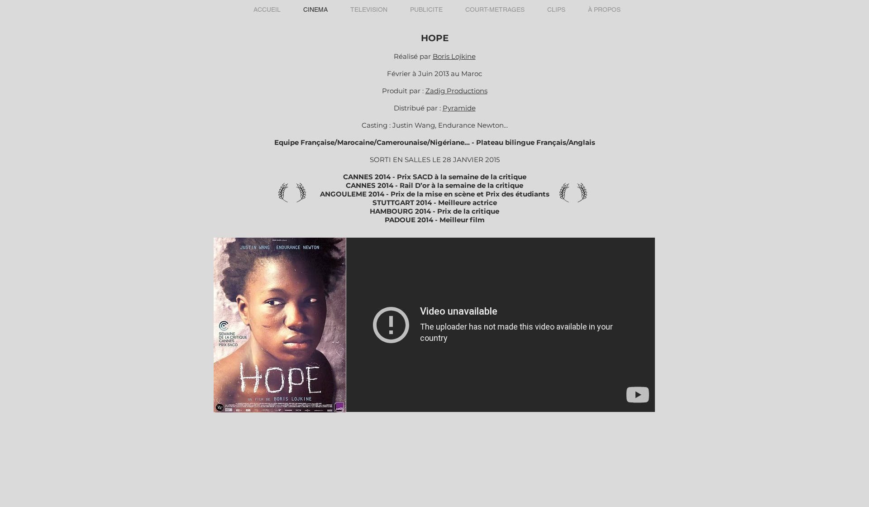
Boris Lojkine (454, 56)
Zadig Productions (456, 90)
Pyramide (459, 108)
